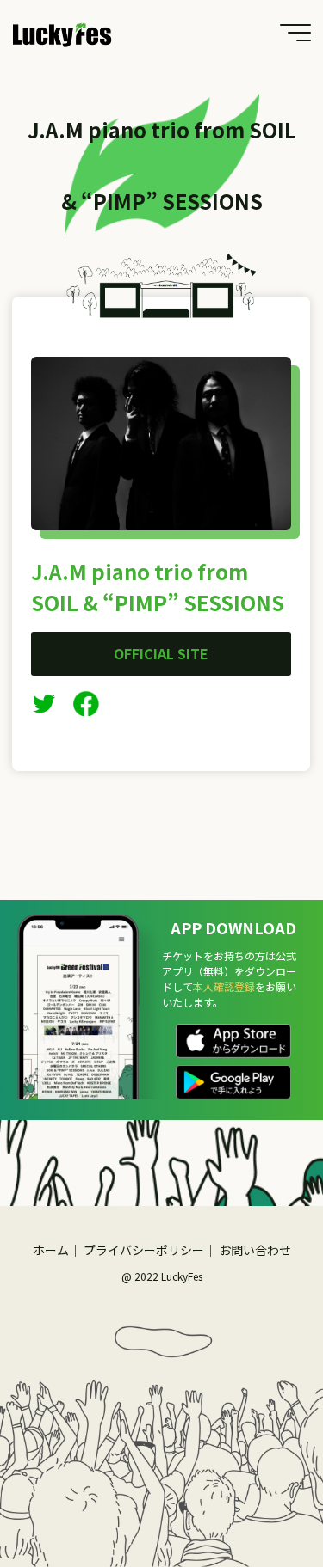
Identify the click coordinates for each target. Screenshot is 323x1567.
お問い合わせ (255, 1249)
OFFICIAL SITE (162, 653)
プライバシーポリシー (144, 1249)
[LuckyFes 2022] (62, 32)
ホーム (51, 1249)
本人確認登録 (224, 986)
